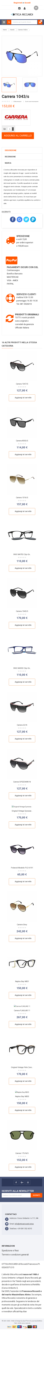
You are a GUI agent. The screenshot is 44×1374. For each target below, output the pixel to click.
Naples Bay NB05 (22, 1096)
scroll (36, 8)
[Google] (19, 219)
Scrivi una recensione (31, 101)
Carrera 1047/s (22, 384)
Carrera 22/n (22, 725)
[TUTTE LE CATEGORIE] (4, 22)
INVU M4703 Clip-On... (22, 554)
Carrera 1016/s (22, 497)
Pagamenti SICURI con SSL (22, 267)
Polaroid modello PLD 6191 (22, 868)
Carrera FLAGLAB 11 (22, 1010)
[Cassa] (19, 8)
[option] (11, 84)
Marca (8, 163)
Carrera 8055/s (22, 441)
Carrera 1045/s (22, 611)
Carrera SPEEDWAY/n (22, 782)
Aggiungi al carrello (18, 135)
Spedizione (23, 236)
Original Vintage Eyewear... (22, 811)
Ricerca (9, 22)
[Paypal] (33, 219)
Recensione (10, 157)
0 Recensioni (17, 101)
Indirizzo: (13, 1218)
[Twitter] (26, 219)
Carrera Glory (22, 925)
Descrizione (10, 150)
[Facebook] (13, 219)
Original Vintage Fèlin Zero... (22, 1067)
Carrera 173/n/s (22, 1153)
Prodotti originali (27, 314)
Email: (12, 1224)
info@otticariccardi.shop (24, 1224)
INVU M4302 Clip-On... (22, 668)
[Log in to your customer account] (24, 8)
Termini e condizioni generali (15, 1254)
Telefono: (13, 1229)
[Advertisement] (22, 1351)
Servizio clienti (26, 294)
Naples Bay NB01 (22, 981)
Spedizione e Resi (10, 1250)
